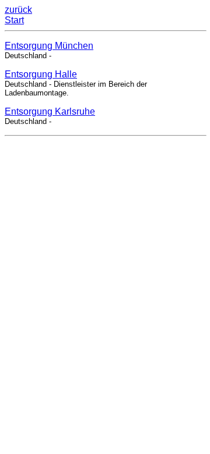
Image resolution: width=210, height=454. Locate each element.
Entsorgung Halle (41, 74)
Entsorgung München (49, 46)
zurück (18, 10)
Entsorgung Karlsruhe (50, 111)
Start (14, 20)
